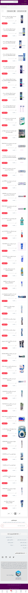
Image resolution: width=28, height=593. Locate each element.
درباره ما (11, 545)
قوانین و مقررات (10, 542)
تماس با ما (24, 548)
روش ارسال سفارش (23, 542)
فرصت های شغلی (9, 537)
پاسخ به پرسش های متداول (21, 540)
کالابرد (10, 588)
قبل (19, 513)
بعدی (9, 513)
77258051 (25, 4)
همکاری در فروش (10, 540)
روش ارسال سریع (23, 545)
